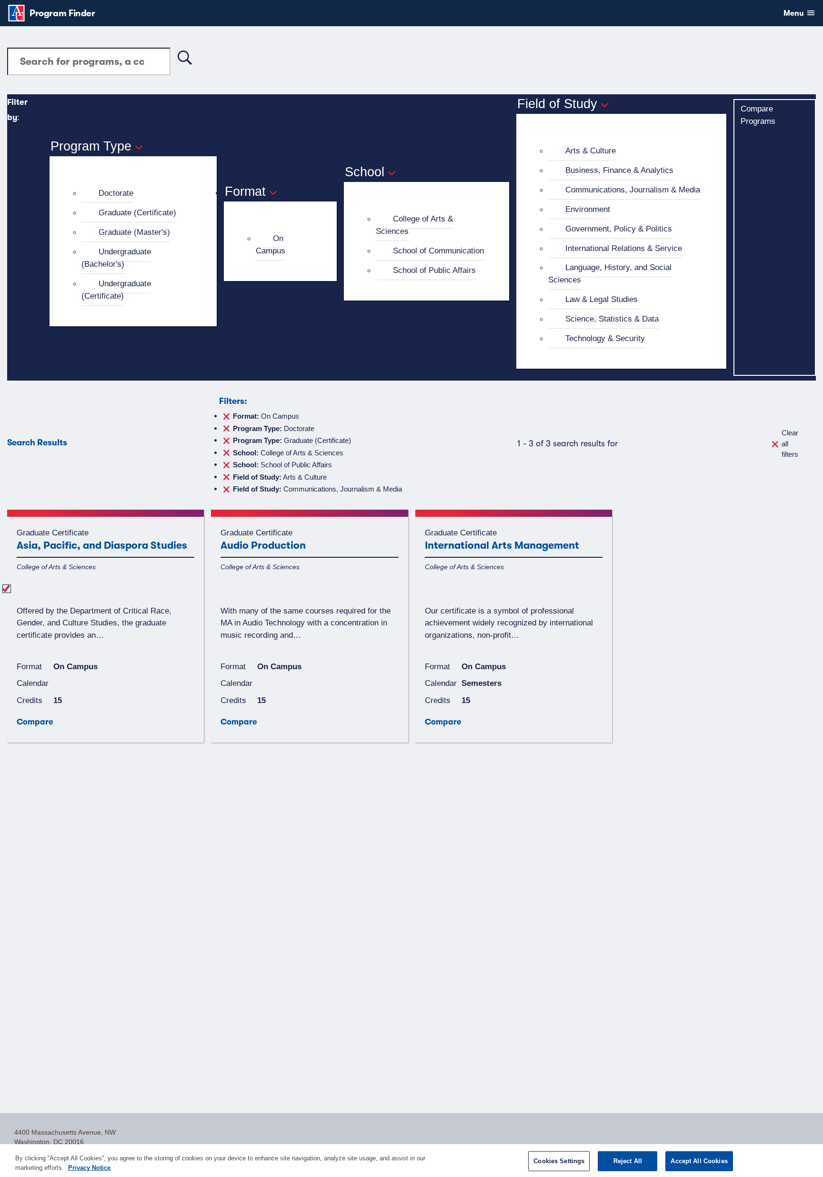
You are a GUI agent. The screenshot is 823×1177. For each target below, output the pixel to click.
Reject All (627, 1161)
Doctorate (116, 193)
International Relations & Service (623, 248)
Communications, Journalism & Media (632, 189)
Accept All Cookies (699, 1161)
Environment (587, 209)
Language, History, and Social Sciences (610, 273)
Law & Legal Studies (601, 299)
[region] (411, 1160)
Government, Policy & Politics (618, 228)
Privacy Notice (89, 1167)
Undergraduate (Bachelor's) (116, 258)
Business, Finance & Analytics (619, 170)
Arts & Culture (590, 150)
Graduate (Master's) (134, 232)
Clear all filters (790, 443)
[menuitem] (137, 193)
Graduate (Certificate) (137, 212)
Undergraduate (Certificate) (116, 290)
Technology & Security (605, 338)
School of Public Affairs (434, 270)
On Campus (270, 244)
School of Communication (438, 250)
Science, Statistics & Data (612, 318)
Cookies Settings (558, 1161)
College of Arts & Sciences (414, 225)
